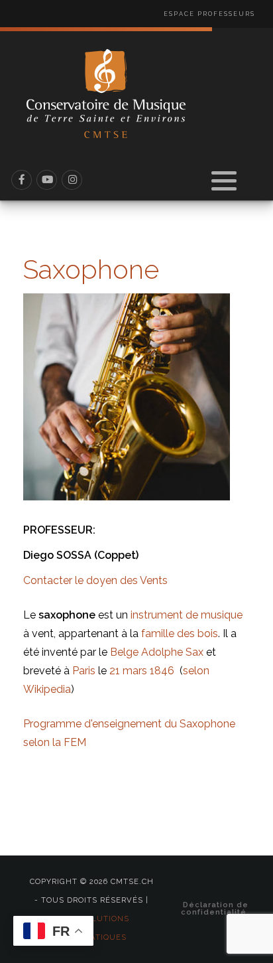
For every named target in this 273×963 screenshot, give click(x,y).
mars (135, 670)
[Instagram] (72, 180)
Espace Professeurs (209, 14)
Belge (124, 652)
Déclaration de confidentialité (214, 908)
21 (114, 670)
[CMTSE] (106, 93)
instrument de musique (187, 615)
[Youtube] (47, 180)
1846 (162, 670)
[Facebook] (22, 180)
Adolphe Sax (172, 652)
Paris (83, 670)
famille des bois (179, 633)
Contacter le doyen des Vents (95, 580)
